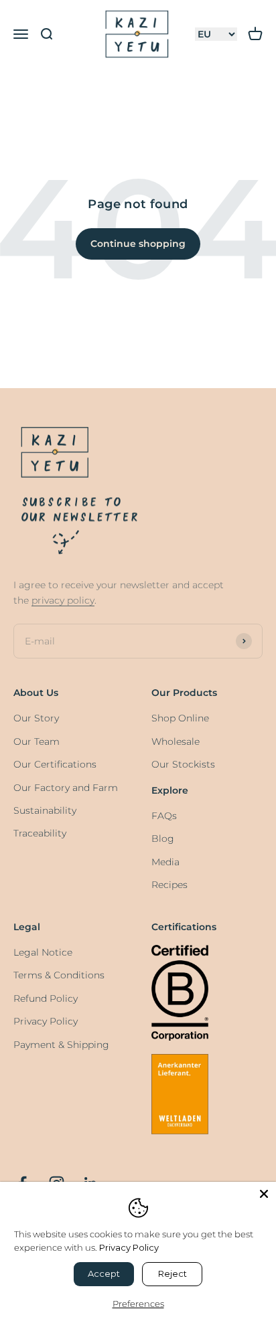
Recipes (169, 885)
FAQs (164, 816)
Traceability (39, 833)
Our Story (36, 718)
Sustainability (44, 810)
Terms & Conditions (59, 975)
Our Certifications (54, 764)
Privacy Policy (45, 1021)
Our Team (36, 741)
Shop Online (180, 718)
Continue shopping (138, 244)
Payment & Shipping (61, 1045)
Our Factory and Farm (65, 788)
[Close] (264, 1194)
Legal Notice (42, 952)
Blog (162, 838)
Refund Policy (45, 998)
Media (165, 862)
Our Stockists (183, 764)
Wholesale (175, 741)
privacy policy (62, 600)
